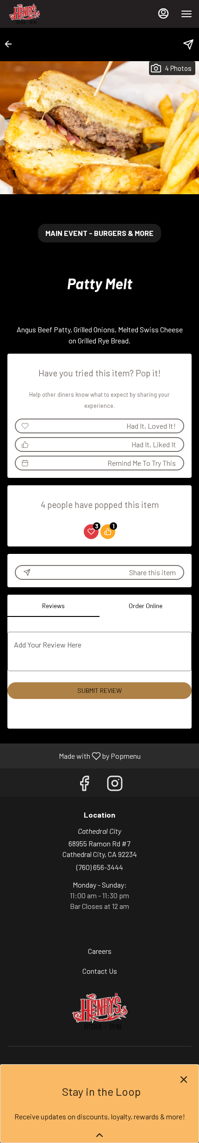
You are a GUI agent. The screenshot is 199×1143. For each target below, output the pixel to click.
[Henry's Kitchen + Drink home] (48, 13)
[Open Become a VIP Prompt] (99, 1135)
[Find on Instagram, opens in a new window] (114, 785)
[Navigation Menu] (186, 14)
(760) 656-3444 (99, 867)
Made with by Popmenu (74, 755)
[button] (11, 44)
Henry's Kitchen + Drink (99, 1011)
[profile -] (163, 13)
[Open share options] (188, 44)
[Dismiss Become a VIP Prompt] (184, 1079)
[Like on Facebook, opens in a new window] (84, 785)
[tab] (53, 606)
